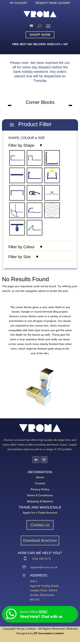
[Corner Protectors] (52, 157)
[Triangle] (34, 227)
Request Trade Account (53, 3)
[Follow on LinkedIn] (36, 459)
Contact (40, 483)
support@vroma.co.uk (43, 567)
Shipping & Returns (40, 501)
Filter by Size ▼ (23, 257)
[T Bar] (17, 227)
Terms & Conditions (40, 495)
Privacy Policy (40, 489)
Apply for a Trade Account (40, 512)
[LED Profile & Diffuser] (52, 175)
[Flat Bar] (17, 175)
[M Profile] (34, 192)
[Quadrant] (34, 210)
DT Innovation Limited (48, 633)
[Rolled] (52, 210)
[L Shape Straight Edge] (34, 175)
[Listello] (17, 192)
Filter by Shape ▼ (25, 145)
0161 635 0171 (41, 558)
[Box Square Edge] (34, 157)
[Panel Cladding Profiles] (17, 210)
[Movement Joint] (52, 192)
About (40, 477)
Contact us (40, 525)
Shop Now (40, 35)
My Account (18, 3)
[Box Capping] (17, 157)
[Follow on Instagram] (44, 459)
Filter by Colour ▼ (25, 247)
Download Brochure (40, 540)
